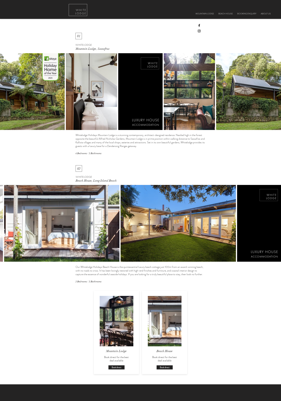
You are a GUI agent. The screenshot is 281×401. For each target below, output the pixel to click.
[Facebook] (199, 25)
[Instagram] (199, 31)
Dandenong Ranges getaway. (122, 146)
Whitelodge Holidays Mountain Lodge (95, 135)
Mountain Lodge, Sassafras (92, 49)
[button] (247, 14)
